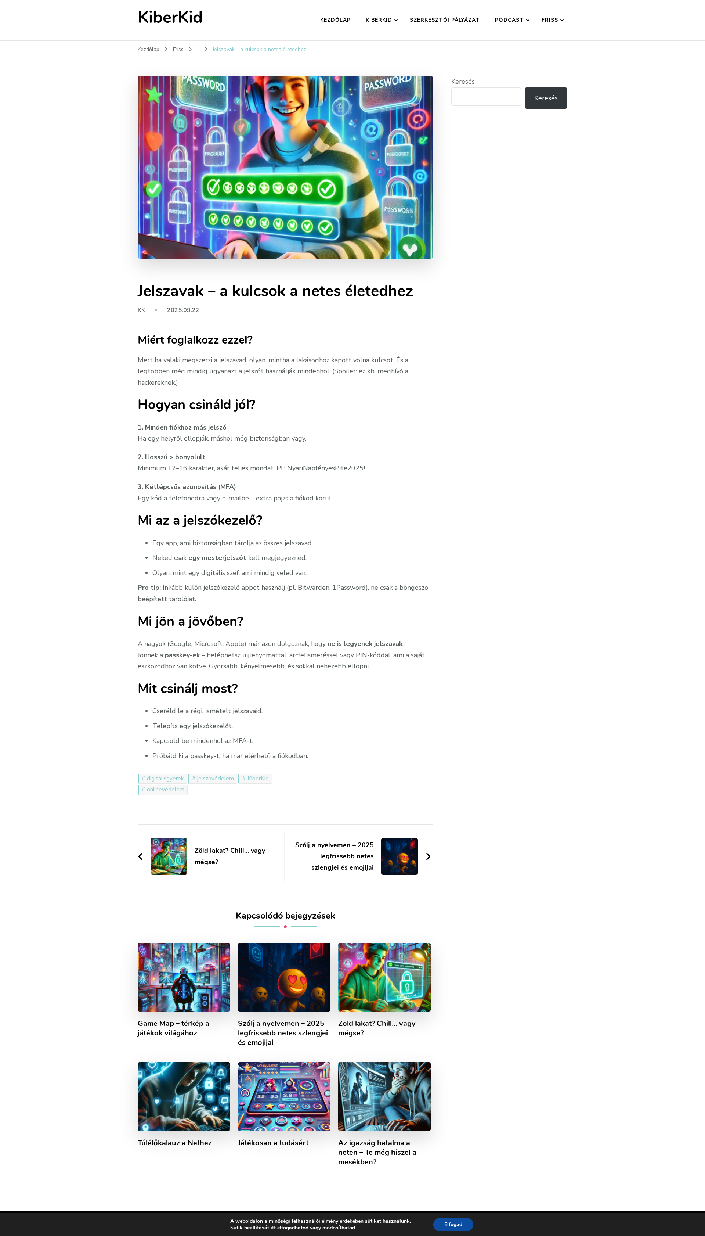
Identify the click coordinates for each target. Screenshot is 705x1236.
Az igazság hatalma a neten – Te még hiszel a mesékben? (377, 1152)
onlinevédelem (165, 789)
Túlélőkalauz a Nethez (175, 1143)
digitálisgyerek (165, 778)
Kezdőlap (335, 20)
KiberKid (170, 17)
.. (139, 277)
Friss (550, 20)
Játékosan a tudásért (273, 1143)
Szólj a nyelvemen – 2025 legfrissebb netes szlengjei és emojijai (283, 1033)
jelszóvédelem (215, 778)
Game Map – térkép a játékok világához (173, 1028)
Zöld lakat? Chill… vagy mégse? (377, 1028)
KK (141, 310)
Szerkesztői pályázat (445, 20)
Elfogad (453, 1224)
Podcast (509, 20)
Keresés (463, 81)
